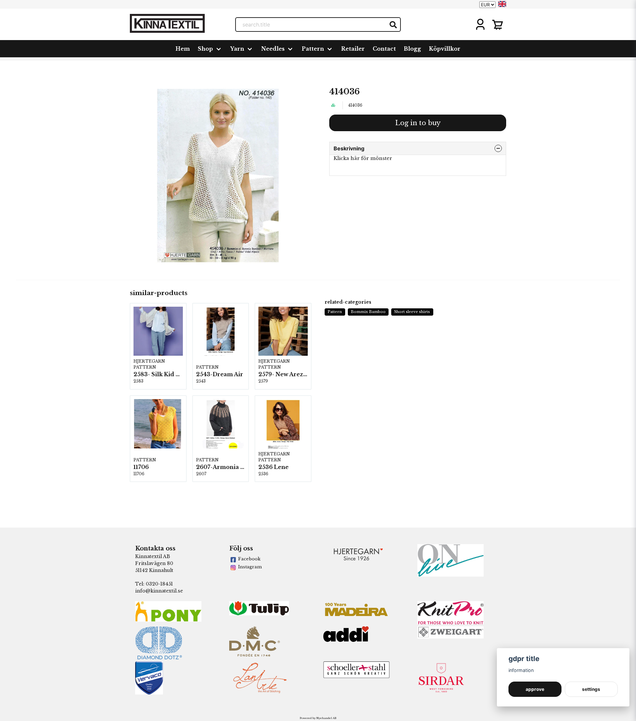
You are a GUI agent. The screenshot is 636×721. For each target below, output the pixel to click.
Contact (384, 48)
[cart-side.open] (497, 24)
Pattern (313, 48)
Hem (183, 48)
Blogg (412, 48)
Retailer (353, 48)
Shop (205, 48)
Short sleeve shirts (412, 311)
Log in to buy (418, 123)
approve (535, 689)
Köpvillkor (444, 48)
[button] (502, 4)
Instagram (250, 567)
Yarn (237, 48)
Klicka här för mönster (363, 158)
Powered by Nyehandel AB (318, 718)
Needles (273, 48)
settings (591, 689)
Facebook (249, 559)
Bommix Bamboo (368, 311)
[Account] (480, 24)
